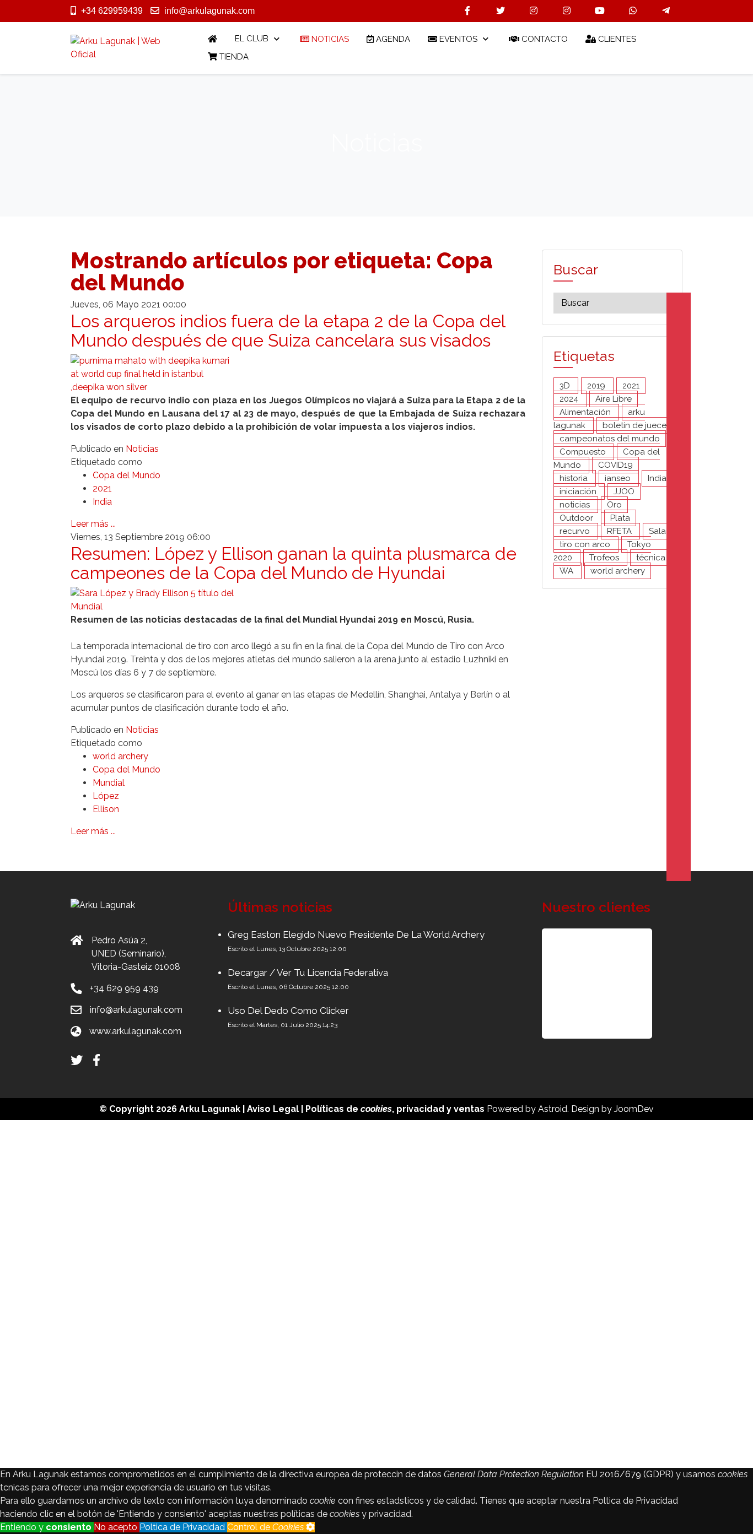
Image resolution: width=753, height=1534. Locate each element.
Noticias (142, 449)
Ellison (106, 809)
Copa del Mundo (126, 475)
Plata (620, 518)
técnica (650, 558)
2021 (102, 488)
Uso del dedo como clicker (288, 1010)
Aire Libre (613, 399)
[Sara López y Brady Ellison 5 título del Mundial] (153, 599)
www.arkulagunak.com (135, 1031)
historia (575, 478)
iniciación (579, 491)
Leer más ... (93, 523)
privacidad (420, 1109)
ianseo (619, 478)
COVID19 (615, 465)
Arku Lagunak (209, 1109)
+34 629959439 (112, 10)
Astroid (552, 1109)
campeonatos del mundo (610, 439)
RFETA (620, 531)
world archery (120, 756)
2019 (597, 386)
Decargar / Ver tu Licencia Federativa (308, 972)
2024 (570, 399)
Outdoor (577, 518)
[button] (597, 983)
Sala (657, 531)
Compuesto (584, 452)
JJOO (624, 491)
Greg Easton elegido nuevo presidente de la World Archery (356, 934)
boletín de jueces (636, 425)
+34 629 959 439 (124, 988)
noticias (576, 505)
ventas (469, 1109)
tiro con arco (586, 544)
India (102, 501)
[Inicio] (212, 39)
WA (567, 571)
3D (566, 386)
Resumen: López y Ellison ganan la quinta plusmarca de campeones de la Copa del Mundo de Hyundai (294, 563)
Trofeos (605, 558)
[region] (612, 983)
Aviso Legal (273, 1109)
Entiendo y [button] (46, 1527)
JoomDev (634, 1109)
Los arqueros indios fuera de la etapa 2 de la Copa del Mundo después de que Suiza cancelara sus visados (288, 330)
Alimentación (586, 412)
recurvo (576, 531)
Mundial (109, 782)
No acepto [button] (116, 1527)
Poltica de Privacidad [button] (183, 1527)
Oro (614, 505)
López (106, 796)
